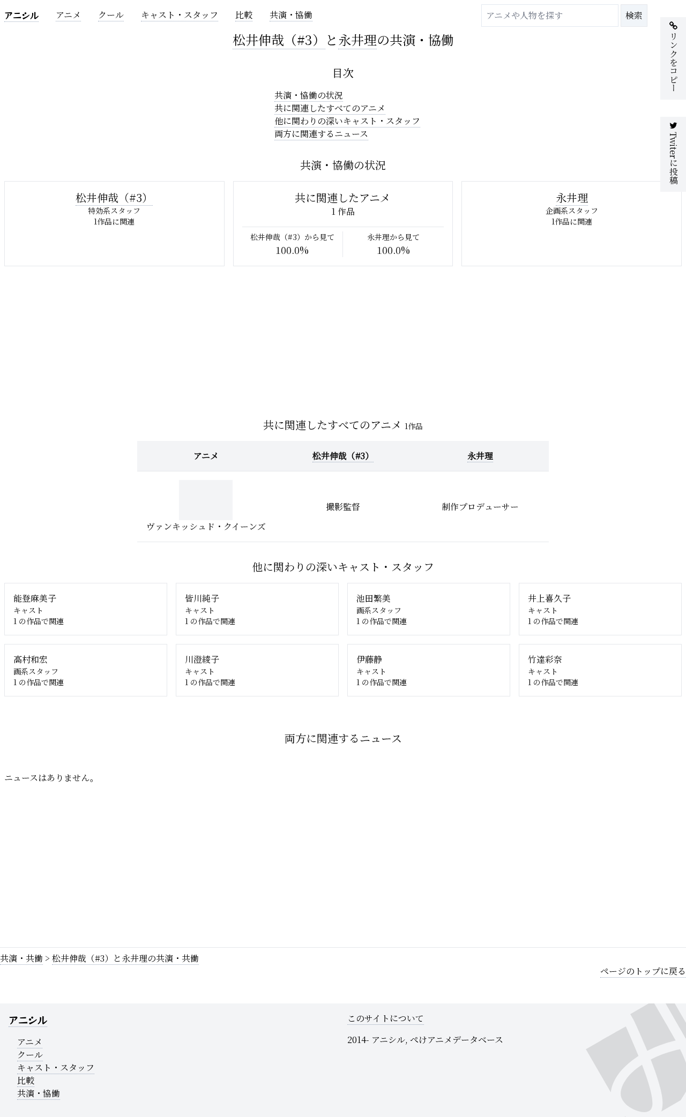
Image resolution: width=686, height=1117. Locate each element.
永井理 (357, 39)
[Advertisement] (325, 864)
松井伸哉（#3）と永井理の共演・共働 (125, 958)
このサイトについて (385, 1018)
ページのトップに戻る (643, 971)
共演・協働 (291, 15)
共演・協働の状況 (308, 95)
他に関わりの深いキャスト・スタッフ (347, 121)
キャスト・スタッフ (179, 15)
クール (111, 15)
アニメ (68, 15)
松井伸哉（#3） (279, 39)
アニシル (21, 15)
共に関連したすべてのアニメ (329, 108)
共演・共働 (21, 958)
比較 (243, 15)
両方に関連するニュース (321, 134)
